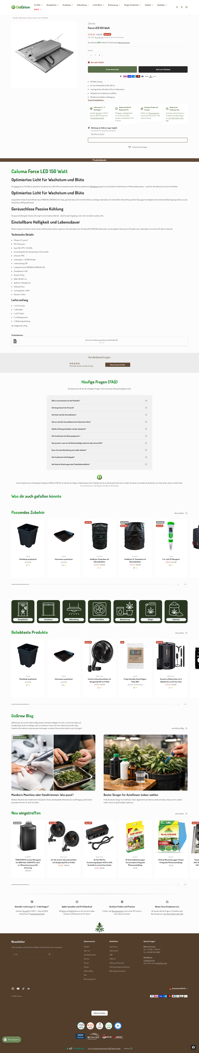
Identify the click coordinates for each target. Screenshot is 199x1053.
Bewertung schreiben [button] (117, 365)
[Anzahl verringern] (91, 55)
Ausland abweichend (97, 118)
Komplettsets (51, 5)
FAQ (85, 975)
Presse (86, 963)
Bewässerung (113, 5)
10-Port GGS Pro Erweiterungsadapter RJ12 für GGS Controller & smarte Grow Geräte (99, 862)
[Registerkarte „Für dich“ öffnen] (193, 1047)
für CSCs (37, 5)
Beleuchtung (82, 5)
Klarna (119, 113)
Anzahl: (90, 50)
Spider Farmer (99, 676)
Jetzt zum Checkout (163, 69)
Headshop (160, 5)
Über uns (87, 951)
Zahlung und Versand (117, 963)
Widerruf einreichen (138, 140)
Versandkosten (99, 37)
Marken (86, 967)
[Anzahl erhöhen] (99, 55)
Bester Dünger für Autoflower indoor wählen (131, 795)
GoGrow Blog (88, 971)
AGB (111, 955)
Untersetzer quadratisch (64, 559)
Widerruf (113, 959)
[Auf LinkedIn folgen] (28, 988)
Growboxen (67, 5)
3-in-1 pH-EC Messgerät (171, 559)
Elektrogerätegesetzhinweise (120, 967)
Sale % (36, 9)
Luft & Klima (97, 5)
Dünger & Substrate (131, 5)
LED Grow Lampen (32, 18)
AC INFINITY (28, 857)
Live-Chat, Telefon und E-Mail (173, 914)
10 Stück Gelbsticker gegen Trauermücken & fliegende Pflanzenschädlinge (135, 862)
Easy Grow (99, 556)
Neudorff (135, 857)
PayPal (126, 113)
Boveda (135, 676)
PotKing (28, 556)
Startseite (15, 18)
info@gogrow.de (149, 960)
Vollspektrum (94, 186)
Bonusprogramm (154, 113)
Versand (98, 113)
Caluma (91, 23)
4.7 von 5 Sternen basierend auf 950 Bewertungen (104, 1049)
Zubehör (148, 5)
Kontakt (86, 947)
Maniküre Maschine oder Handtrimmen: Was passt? (42, 795)
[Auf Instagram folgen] (12, 988)
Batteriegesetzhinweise (118, 971)
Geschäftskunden (90, 955)
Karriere (87, 959)
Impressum (113, 947)
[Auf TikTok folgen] (23, 988)
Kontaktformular (161, 963)
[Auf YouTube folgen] (18, 988)
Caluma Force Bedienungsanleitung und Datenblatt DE (101, 340)
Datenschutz (114, 951)
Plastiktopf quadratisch (28, 559)
